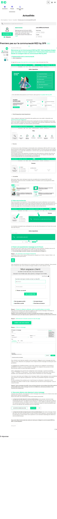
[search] (48, 2)
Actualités (15, 19)
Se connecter (7, 34)
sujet (16, 36)
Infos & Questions (4, 19)
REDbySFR (5, 51)
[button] (52, 2)
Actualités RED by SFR (46, 94)
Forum (12, 8)
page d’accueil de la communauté (27, 62)
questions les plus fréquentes (18, 119)
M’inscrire (8, 37)
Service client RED (20, 9)
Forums (10, 19)
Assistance (4, 8)
